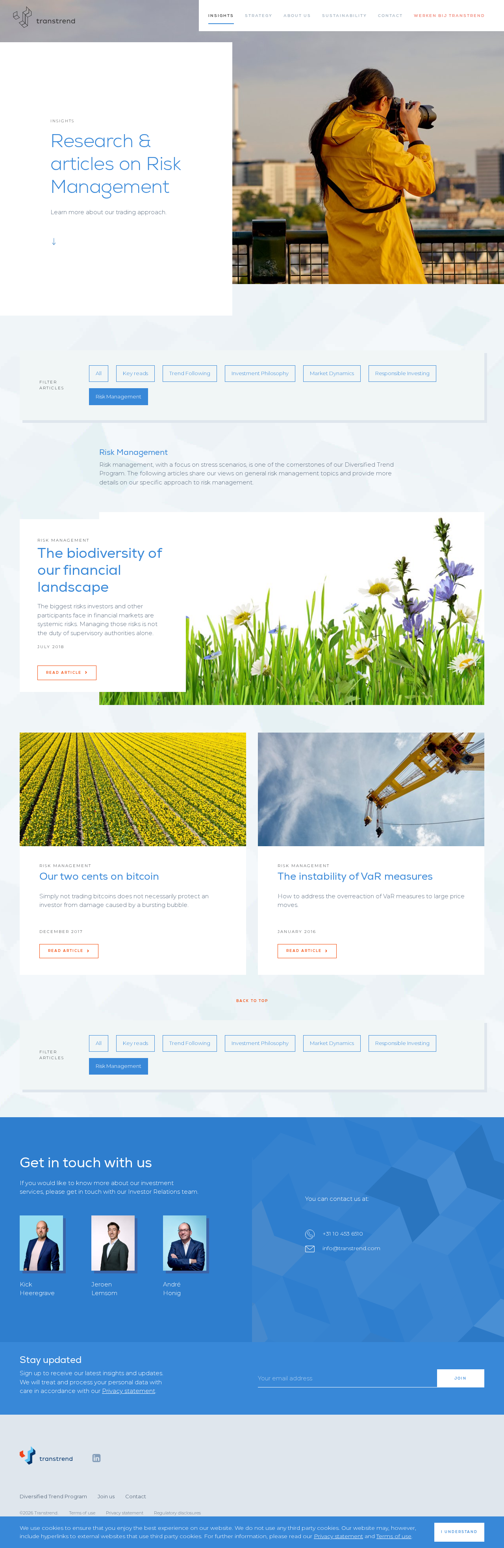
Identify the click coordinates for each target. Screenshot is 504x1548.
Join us (106, 1496)
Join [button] (460, 1378)
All (99, 373)
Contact (135, 1496)
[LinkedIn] (96, 1458)
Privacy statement (128, 1391)
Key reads (135, 373)
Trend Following (189, 373)
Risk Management (118, 396)
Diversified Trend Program (53, 1496)
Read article (64, 672)
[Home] (44, 17)
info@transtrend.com (351, 1248)
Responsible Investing (402, 373)
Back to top (252, 1000)
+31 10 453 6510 (342, 1233)
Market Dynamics (332, 373)
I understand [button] (459, 1531)
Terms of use (82, 1513)
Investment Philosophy (260, 373)
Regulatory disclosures (177, 1513)
